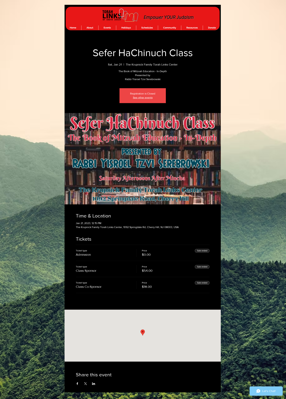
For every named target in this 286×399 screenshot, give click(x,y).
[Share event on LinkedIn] (93, 383)
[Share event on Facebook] (77, 383)
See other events (143, 97)
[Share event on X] (85, 383)
